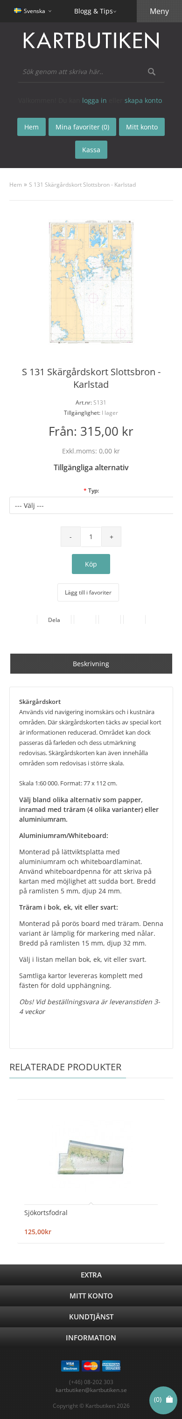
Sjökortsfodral (46, 1212)
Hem (15, 185)
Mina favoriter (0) (82, 126)
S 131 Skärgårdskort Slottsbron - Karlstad (82, 185)
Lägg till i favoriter (88, 592)
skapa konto (143, 100)
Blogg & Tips (93, 11)
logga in (94, 100)
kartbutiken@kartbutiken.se (91, 1390)
